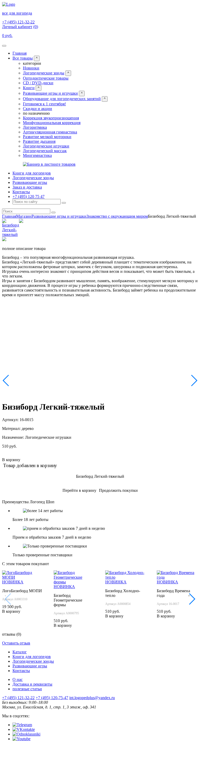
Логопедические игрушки (46, 146)
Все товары (22, 58)
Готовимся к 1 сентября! (44, 104)
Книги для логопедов (31, 173)
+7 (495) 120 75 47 (28, 196)
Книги (29, 88)
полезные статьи (27, 689)
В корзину (11, 459)
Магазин (24, 216)
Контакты (21, 192)
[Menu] (4, 46)
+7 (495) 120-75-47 (52, 697)
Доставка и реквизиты (32, 684)
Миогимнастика (37, 155)
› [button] (189, 595)
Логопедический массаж (45, 151)
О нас (17, 679)
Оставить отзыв (16, 643)
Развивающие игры (29, 182)
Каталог (19, 652)
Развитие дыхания (39, 141)
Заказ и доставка (27, 187)
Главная (19, 53)
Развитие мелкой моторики (47, 136)
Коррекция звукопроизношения (51, 118)
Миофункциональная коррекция (51, 122)
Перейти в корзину (79, 490)
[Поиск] (64, 203)
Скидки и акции (37, 108)
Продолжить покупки (118, 490)
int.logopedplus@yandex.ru (92, 697)
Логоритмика (35, 127)
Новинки (31, 68)
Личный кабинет (17, 26)
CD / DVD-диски (38, 83)
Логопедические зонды (43, 73)
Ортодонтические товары (45, 78)
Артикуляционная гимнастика (50, 132)
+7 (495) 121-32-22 (18, 22)
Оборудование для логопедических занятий (62, 98)
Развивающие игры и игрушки (50, 93)
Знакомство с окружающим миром (117, 216)
